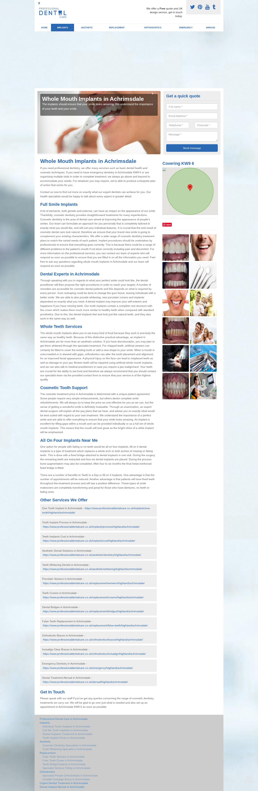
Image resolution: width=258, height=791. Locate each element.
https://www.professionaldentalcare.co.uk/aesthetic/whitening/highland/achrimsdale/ (92, 569)
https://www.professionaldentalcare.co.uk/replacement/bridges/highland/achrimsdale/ (93, 611)
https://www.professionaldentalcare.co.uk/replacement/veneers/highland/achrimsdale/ (94, 583)
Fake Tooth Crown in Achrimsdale (62, 760)
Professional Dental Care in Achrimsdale (64, 718)
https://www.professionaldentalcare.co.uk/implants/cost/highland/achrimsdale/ (89, 540)
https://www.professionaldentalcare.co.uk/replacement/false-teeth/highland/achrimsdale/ (95, 625)
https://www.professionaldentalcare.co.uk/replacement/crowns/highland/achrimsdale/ (93, 597)
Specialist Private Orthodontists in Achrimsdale (70, 775)
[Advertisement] (129, 59)
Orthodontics (152, 27)
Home (44, 27)
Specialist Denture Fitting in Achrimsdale (66, 767)
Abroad (210, 27)
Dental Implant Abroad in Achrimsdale (62, 786)
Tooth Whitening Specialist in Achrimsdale (67, 749)
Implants (62, 27)
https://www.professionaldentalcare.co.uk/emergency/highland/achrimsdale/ (88, 667)
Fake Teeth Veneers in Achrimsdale (63, 756)
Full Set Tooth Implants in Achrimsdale (65, 730)
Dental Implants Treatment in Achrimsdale (67, 733)
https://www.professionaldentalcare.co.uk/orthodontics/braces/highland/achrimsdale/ (93, 639)
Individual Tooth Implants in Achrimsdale (66, 726)
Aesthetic (87, 27)
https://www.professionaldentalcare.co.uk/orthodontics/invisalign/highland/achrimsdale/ (94, 653)
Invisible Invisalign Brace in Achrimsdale (66, 779)
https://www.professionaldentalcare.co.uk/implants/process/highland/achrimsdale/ (91, 526)
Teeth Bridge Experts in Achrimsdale (64, 764)
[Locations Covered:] (39, 3)
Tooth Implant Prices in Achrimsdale (63, 737)
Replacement (117, 27)
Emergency (185, 27)
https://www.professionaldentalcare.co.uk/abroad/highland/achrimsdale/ (85, 681)
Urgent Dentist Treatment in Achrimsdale (64, 783)
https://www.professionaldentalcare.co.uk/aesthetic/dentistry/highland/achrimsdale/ (92, 554)
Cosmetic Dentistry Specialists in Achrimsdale (69, 745)
